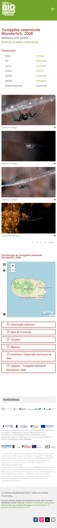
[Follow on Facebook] (35, 519)
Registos (13, 347)
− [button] (13, 270)
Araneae (40, 70)
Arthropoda (41, 60)
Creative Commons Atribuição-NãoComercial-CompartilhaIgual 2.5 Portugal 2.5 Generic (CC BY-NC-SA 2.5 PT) (28, 505)
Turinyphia (41, 80)
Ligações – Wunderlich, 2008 (26, 367)
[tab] (4, 265)
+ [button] (13, 265)
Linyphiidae (41, 75)
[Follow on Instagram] (41, 519)
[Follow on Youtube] (53, 519)
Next (51, 242)
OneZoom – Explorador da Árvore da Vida (28, 356)
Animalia (40, 55)
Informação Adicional (20, 324)
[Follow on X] (47, 519)
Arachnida (41, 65)
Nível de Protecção (18, 332)
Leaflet (52, 316)
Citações (13, 339)
